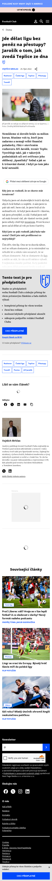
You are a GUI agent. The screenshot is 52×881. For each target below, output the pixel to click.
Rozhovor (8, 75)
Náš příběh (7, 806)
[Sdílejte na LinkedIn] (18, 404)
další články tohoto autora (13, 476)
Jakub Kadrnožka (25, 622)
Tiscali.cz (5, 861)
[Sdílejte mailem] (25, 404)
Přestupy (42, 75)
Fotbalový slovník (9, 819)
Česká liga (20, 75)
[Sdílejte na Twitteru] (12, 404)
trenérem (30, 222)
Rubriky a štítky (8, 823)
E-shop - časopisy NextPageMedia (16, 847)
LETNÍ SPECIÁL (24, 9)
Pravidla (5, 845)
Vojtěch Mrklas (10, 69)
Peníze (17, 370)
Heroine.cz (6, 850)
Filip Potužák (9, 670)
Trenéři (7, 82)
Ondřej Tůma (9, 622)
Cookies (5, 842)
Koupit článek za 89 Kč (12, 337)
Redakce (5, 810)
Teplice (31, 75)
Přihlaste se (26, 343)
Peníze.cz (6, 853)
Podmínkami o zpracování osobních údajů (21, 773)
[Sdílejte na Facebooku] (5, 404)
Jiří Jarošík (28, 370)
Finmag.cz (6, 856)
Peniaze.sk (6, 859)
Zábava (7, 705)
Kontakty (6, 815)
